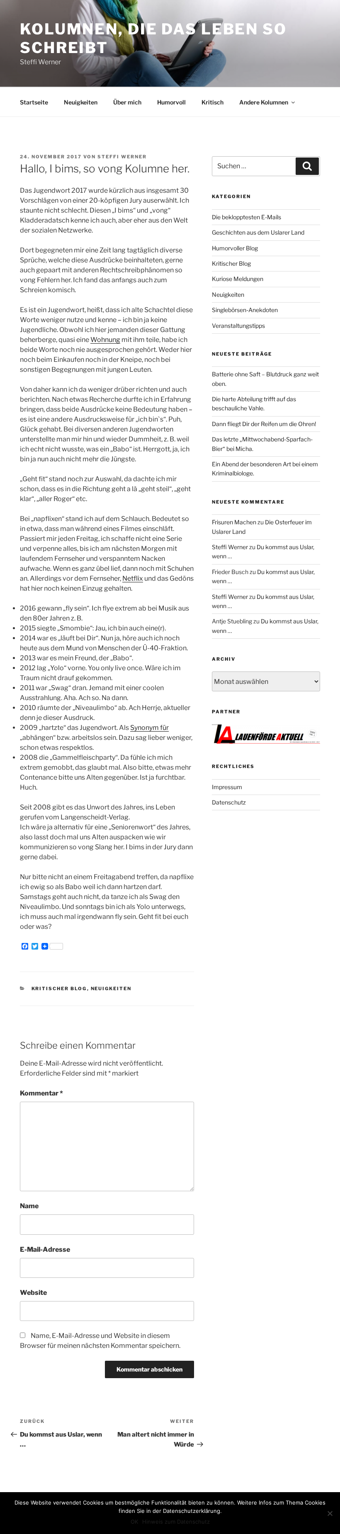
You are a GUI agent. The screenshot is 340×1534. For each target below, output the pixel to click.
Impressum (227, 786)
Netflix (132, 578)
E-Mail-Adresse (45, 1249)
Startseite (34, 102)
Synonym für (149, 728)
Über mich (127, 102)
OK (134, 1521)
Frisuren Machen (234, 522)
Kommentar (41, 1093)
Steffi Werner (122, 157)
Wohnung (105, 340)
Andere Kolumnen (263, 102)
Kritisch (212, 102)
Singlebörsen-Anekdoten (245, 309)
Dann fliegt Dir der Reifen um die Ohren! (264, 423)
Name (29, 1206)
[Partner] (266, 741)
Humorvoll (171, 102)
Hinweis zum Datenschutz (176, 1521)
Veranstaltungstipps (238, 325)
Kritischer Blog (59, 988)
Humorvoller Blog (235, 248)
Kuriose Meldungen (237, 278)
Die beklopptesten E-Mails (246, 217)
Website (33, 1293)
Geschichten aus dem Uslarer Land (258, 232)
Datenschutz (229, 802)
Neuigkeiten (80, 102)
